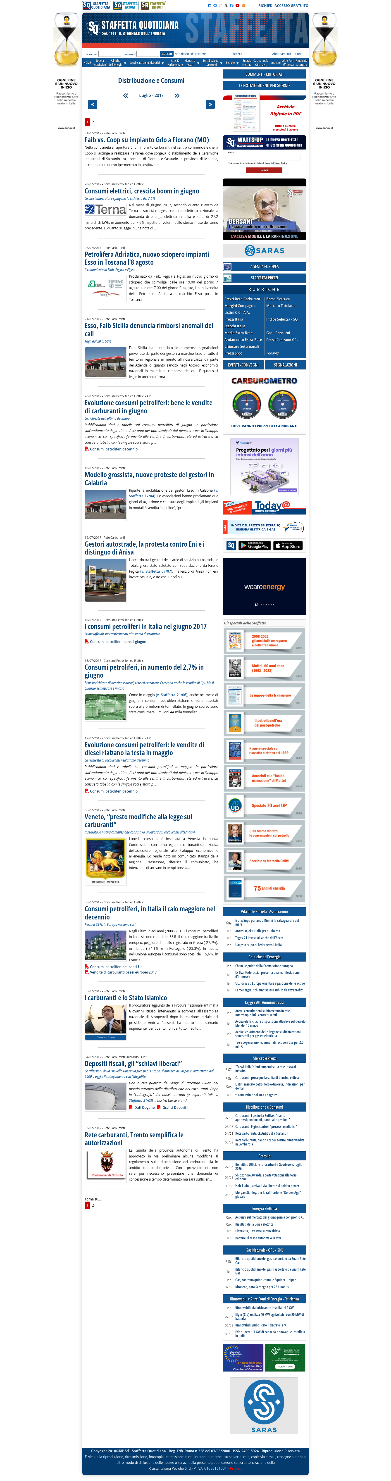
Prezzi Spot (233, 353)
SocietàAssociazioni (100, 62)
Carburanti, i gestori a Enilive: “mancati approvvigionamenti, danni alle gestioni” (262, 1118)
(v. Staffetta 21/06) (171, 694)
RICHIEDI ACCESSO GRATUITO (283, 5)
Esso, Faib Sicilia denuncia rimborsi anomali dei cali (149, 329)
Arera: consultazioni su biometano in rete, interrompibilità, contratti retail (263, 1013)
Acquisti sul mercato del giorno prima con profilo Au (269, 1217)
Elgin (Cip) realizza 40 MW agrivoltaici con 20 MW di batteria (269, 1317)
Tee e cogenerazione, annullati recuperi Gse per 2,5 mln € (269, 1044)
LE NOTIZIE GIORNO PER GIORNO (264, 85)
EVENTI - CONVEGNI (243, 365)
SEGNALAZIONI (285, 365)
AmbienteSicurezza (301, 62)
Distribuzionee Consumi (210, 62)
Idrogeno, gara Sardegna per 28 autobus (262, 1287)
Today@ (272, 353)
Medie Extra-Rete (238, 333)
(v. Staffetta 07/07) (156, 571)
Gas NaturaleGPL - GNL (260, 62)
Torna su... (93, 1199)
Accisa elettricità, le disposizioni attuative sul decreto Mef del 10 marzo (270, 1023)
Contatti (300, 54)
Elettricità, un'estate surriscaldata (257, 1231)
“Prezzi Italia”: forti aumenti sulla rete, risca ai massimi (265, 1069)
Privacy (236, 1468)
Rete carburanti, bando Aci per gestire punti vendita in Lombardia (269, 1142)
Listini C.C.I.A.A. (237, 312)
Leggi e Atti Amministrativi (264, 1002)
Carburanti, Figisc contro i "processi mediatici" (266, 1127)
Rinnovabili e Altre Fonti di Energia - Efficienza (264, 1299)
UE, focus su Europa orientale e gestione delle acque (270, 983)
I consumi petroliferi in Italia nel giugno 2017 (146, 626)
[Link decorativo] (245, 112)
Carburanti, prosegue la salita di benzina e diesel (267, 1078)
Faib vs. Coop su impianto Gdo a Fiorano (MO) (147, 139)
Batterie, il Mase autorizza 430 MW (258, 1238)
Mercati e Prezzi (265, 1058)
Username (91, 54)
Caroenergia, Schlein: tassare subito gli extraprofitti (269, 990)
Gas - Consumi (278, 333)
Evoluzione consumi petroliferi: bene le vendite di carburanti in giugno (148, 406)
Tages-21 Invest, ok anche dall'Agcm (259, 938)
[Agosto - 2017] (177, 95)
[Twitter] (226, 5)
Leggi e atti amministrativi (145, 62)
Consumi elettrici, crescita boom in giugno (142, 190)
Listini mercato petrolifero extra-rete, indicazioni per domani (270, 1086)
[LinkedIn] (209, 5)
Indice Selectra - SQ (282, 319)
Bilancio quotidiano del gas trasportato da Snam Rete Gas (270, 1261)
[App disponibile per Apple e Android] (264, 546)
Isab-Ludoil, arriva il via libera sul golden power (267, 1186)
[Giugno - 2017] (126, 95)
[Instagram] (220, 5)
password (130, 54)
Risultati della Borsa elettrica (254, 1224)
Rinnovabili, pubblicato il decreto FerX (260, 1325)
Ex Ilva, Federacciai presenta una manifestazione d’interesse (267, 975)
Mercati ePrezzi (190, 62)
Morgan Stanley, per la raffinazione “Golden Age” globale (268, 1195)
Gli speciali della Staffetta (245, 623)
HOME (87, 62)
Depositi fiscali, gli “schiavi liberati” (133, 1063)
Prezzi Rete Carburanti (242, 299)
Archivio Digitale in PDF (285, 116)
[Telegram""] (215, 5)
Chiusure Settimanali (241, 346)
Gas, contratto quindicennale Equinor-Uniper (265, 1280)
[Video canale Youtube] (238, 5)
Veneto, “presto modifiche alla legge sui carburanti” (138, 820)
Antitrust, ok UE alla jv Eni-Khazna (257, 931)
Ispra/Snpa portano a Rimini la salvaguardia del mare (267, 922)
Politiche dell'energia (264, 957)
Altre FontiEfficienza (288, 62)
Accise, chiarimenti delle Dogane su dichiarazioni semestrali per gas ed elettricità (268, 1034)
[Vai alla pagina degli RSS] (243, 5)
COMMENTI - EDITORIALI (265, 74)
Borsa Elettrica (278, 299)
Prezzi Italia (233, 319)
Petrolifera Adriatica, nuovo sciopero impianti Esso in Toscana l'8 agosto (147, 258)
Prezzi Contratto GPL (282, 339)
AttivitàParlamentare (175, 62)
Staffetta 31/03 (140, 1100)
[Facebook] (232, 5)
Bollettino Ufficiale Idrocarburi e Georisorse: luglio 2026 (268, 1167)
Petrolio (230, 62)
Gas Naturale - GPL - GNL (264, 1250)
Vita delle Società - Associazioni (264, 911)
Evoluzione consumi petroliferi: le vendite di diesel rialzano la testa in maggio (144, 748)
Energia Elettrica (264, 1208)
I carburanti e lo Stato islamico (126, 997)
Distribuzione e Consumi (264, 1107)
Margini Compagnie (240, 305)
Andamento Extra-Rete (243, 339)
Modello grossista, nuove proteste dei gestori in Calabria (149, 478)
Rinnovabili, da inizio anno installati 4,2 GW (264, 1308)
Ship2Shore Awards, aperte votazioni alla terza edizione (266, 1177)
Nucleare (275, 62)
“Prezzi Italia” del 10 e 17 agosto (256, 1095)
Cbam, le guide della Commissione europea (264, 966)
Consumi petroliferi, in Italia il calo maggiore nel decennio (150, 912)
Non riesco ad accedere (190, 54)
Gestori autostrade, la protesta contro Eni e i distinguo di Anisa (145, 548)
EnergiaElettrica (247, 62)
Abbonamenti (281, 54)
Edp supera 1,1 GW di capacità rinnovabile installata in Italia (270, 1334)
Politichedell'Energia (115, 62)
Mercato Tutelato (280, 305)
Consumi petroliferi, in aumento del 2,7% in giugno (144, 671)
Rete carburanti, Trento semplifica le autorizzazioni (134, 1138)
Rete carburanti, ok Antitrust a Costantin (261, 1133)
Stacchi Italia (234, 326)
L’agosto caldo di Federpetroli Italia (258, 945)
